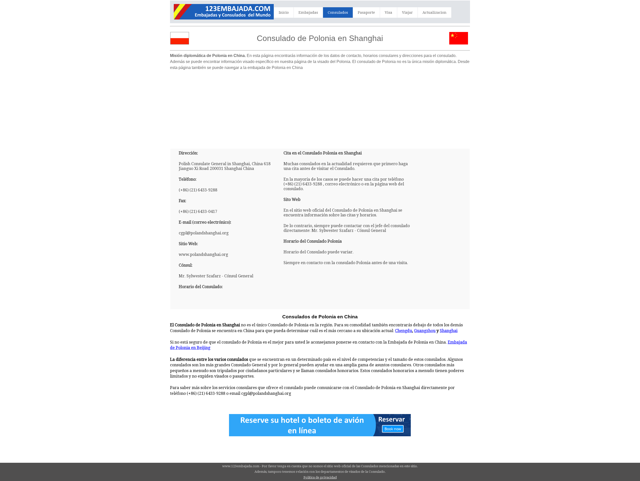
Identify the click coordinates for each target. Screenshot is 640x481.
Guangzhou (425, 330)
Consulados (338, 12)
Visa (388, 12)
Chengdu (403, 330)
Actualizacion (434, 12)
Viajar (407, 12)
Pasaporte (366, 12)
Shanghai (449, 330)
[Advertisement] (320, 107)
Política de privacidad (320, 477)
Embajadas (308, 12)
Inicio (284, 12)
